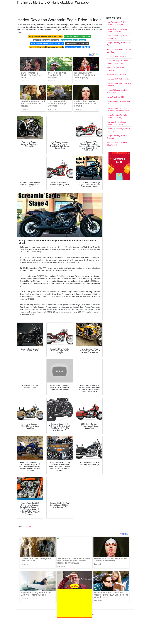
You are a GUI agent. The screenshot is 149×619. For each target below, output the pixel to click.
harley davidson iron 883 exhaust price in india (47, 47)
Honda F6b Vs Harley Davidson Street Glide (118, 130)
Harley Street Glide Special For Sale (118, 102)
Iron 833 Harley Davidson (116, 56)
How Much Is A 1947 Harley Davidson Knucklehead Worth (118, 109)
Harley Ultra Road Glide (116, 97)
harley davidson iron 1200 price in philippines (45, 36)
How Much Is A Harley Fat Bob (118, 79)
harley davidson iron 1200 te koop (46, 40)
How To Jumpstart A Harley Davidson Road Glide (117, 23)
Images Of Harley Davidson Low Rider (119, 43)
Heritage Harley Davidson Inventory (116, 68)
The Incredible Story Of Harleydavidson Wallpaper (53, 2)
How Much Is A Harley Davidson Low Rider (119, 50)
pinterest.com (30, 526)
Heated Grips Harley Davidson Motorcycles (118, 37)
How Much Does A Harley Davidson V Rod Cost (116, 123)
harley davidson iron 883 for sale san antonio (47, 43)
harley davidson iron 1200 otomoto (72, 40)
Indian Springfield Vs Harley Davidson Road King (117, 116)
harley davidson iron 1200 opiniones (77, 36)
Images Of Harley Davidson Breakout (117, 136)
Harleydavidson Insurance (116, 74)
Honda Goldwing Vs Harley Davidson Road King (117, 30)
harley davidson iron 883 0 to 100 (78, 47)
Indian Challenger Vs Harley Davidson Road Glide (117, 62)
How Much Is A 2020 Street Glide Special (117, 143)
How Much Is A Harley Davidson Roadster (119, 84)
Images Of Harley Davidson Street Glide (117, 91)
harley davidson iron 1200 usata (77, 43)
